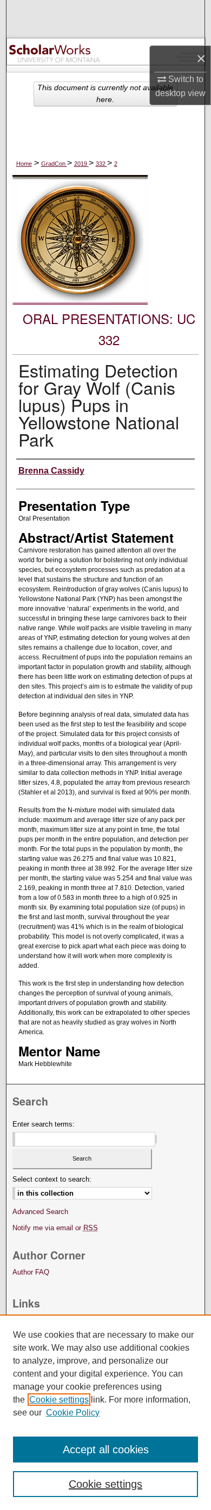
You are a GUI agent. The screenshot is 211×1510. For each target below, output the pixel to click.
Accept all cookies (106, 1449)
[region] (105, 1412)
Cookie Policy (73, 1412)
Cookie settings (59, 1399)
